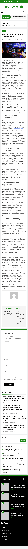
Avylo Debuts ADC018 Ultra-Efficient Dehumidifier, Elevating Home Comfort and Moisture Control (14, 427)
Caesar (5, 39)
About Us (4, 527)
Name (6, 359)
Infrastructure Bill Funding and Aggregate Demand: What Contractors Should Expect (19, 482)
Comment (7, 341)
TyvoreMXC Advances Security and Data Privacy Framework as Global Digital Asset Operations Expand (5, 1)
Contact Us (4, 539)
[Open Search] (23, 11)
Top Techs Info (14, 6)
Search (4, 437)
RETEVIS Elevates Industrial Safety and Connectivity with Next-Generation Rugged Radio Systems (14, 418)
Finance (12, 504)
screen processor (18, 128)
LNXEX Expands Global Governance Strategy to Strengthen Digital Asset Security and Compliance (13, 398)
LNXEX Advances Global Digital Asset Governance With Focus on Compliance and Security (13, 471)
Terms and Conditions (7, 533)
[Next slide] (26, 1)
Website (6, 371)
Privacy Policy (5, 530)
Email (5, 365)
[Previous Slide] (24, 1)
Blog (12, 485)
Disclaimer (4, 536)
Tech (4, 31)
